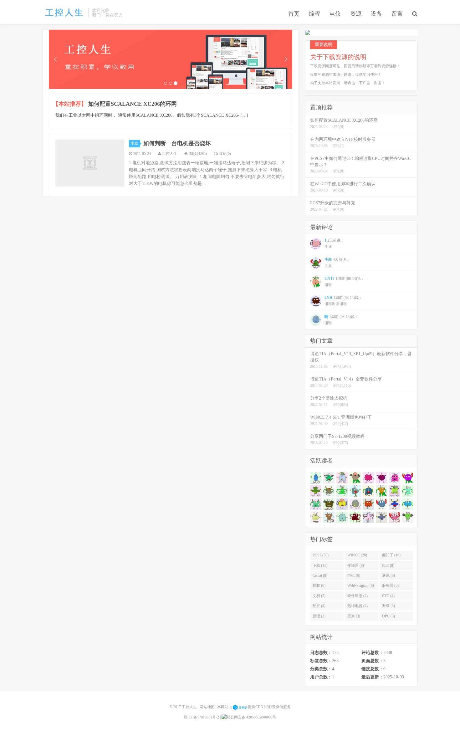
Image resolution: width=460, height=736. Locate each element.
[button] (55, 59)
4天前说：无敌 (337, 262)
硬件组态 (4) (357, 596)
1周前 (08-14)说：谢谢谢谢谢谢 (343, 300)
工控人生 (63, 13)
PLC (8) (388, 565)
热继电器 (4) (357, 606)
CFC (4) (388, 596)
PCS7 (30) (321, 555)
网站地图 (207, 707)
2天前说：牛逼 (334, 243)
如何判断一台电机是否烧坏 (177, 143)
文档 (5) (319, 596)
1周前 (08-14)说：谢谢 (345, 281)
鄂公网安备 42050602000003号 (251, 717)
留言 (397, 14)
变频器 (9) (355, 565)
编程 (314, 14)
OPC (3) (388, 616)
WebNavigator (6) (360, 585)
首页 (293, 14)
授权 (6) (319, 585)
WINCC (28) (357, 555)
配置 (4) (319, 606)
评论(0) (225, 153)
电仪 (335, 14)
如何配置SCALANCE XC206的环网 (132, 104)
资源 (355, 14)
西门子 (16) (391, 555)
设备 (376, 14)
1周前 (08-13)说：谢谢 (341, 319)
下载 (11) (320, 565)
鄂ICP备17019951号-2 (201, 717)
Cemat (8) (320, 575)
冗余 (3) (353, 616)
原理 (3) (319, 616)
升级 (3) (388, 606)
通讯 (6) (388, 575)
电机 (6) (353, 575)
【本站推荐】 (70, 104)
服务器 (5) (390, 585)
